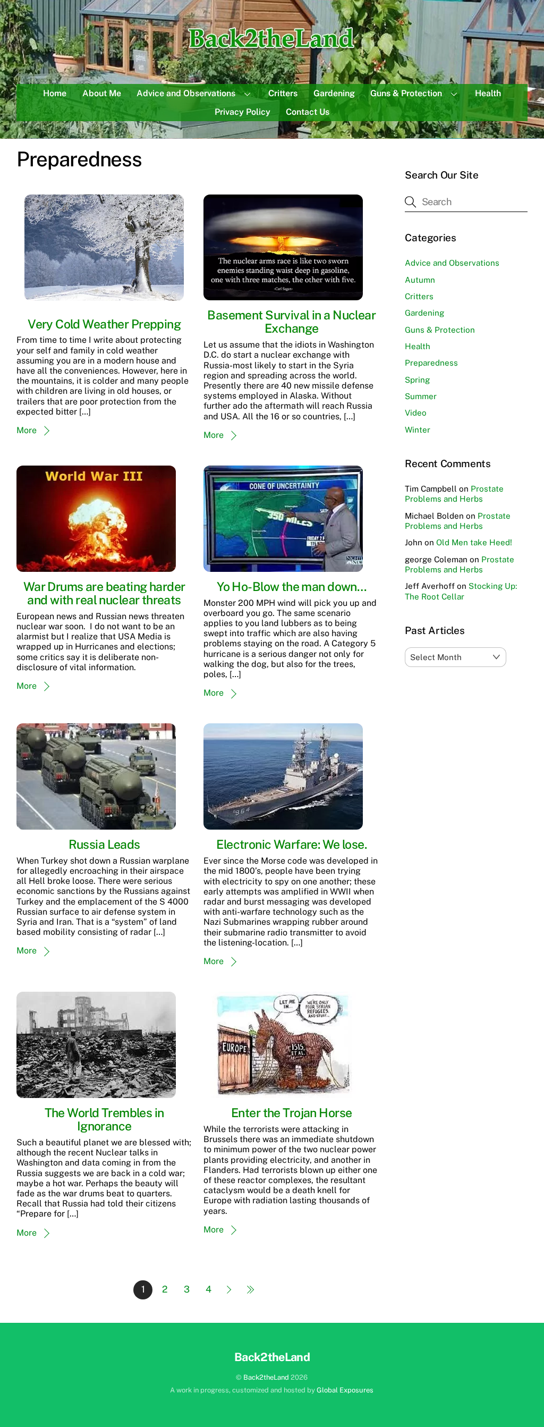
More (26, 430)
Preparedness (431, 362)
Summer (421, 396)
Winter (417, 429)
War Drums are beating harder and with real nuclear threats (104, 593)
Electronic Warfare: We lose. (291, 844)
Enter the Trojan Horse (291, 1112)
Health (488, 93)
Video (416, 412)
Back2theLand (266, 1377)
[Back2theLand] (271, 49)
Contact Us (307, 112)
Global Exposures (345, 1390)
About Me (101, 93)
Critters (283, 93)
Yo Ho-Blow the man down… (291, 586)
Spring (417, 379)
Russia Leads (104, 844)
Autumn (420, 279)
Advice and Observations (186, 93)
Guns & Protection (406, 93)
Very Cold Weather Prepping (104, 324)
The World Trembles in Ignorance (104, 1119)
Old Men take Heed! (474, 542)
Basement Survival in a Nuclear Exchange (291, 321)
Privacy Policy (242, 112)
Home (54, 93)
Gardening (334, 93)
